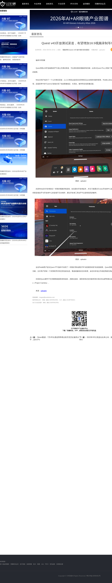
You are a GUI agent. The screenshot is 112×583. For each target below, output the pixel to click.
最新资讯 (25, 4)
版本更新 (80, 50)
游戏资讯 (49, 4)
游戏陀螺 (29, 564)
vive (42, 564)
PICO (46, 564)
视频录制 (66, 50)
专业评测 (37, 4)
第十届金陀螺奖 (4, 564)
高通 (38, 564)
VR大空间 (74, 4)
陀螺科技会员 (100, 4)
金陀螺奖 (86, 4)
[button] (76, 27)
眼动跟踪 (86, 50)
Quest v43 (72, 50)
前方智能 (22, 564)
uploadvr (44, 291)
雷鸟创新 (52, 564)
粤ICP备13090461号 (93, 576)
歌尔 (34, 564)
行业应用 (61, 4)
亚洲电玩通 (59, 564)
